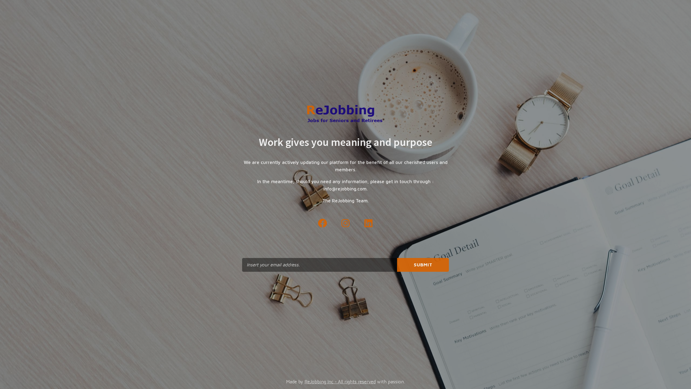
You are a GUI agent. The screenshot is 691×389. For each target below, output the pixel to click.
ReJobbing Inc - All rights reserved (340, 381)
